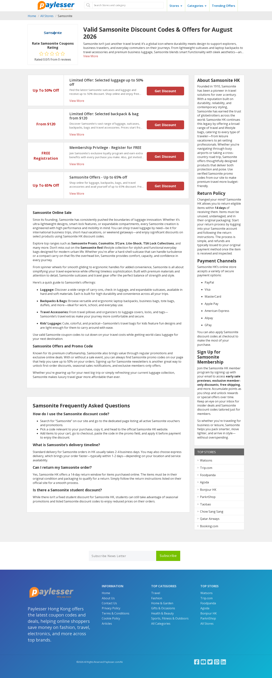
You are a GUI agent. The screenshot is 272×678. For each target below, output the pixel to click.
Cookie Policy (111, 618)
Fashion (156, 598)
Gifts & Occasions (163, 608)
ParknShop (208, 497)
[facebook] (196, 662)
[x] (210, 662)
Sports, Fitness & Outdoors (170, 618)
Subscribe (168, 555)
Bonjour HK (208, 490)
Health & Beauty (162, 613)
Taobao (205, 504)
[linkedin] (223, 662)
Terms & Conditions (115, 613)
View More (90, 56)
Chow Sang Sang (211, 511)
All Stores (46, 16)
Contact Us (109, 603)
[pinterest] (216, 662)
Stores (174, 6)
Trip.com (206, 468)
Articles (107, 624)
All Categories (160, 624)
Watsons (206, 460)
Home (32, 16)
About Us (108, 598)
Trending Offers (223, 6)
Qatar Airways (209, 519)
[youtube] (203, 662)
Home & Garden (162, 603)
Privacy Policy (111, 608)
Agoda (204, 482)
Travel (155, 593)
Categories (195, 6)
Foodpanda (208, 475)
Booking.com (209, 526)
